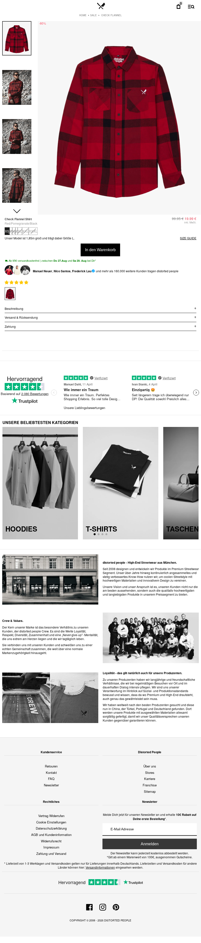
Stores (149, 772)
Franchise (150, 785)
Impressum (51, 847)
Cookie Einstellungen (51, 822)
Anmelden (150, 844)
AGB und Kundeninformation (51, 834)
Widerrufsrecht (51, 841)
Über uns (149, 766)
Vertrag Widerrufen (51, 815)
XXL (25, 231)
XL (20, 231)
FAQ (51, 778)
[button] (17, 211)
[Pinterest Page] (116, 906)
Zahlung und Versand (51, 853)
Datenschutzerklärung (51, 828)
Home (83, 15)
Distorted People (117, 920)
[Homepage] (101, 6)
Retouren (51, 766)
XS (7, 231)
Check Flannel (111, 15)
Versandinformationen (100, 867)
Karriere (149, 778)
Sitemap (150, 791)
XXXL (33, 231)
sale (93, 15)
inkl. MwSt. (190, 222)
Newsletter (51, 785)
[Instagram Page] (102, 906)
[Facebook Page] (89, 906)
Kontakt (51, 772)
